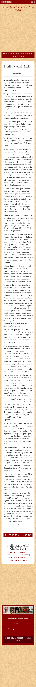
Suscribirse (10, 361)
